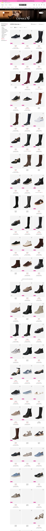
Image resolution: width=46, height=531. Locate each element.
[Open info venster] (44, 1)
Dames (2, 4)
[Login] (36, 4)
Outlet (3, 2)
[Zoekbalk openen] (43, 7)
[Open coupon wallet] (34, 4)
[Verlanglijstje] (41, 4)
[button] (34, 24)
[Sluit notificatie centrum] (39, 5)
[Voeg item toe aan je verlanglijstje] (19, 30)
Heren (6, 4)
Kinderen (10, 4)
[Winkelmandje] (44, 4)
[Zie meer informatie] (15, 69)
